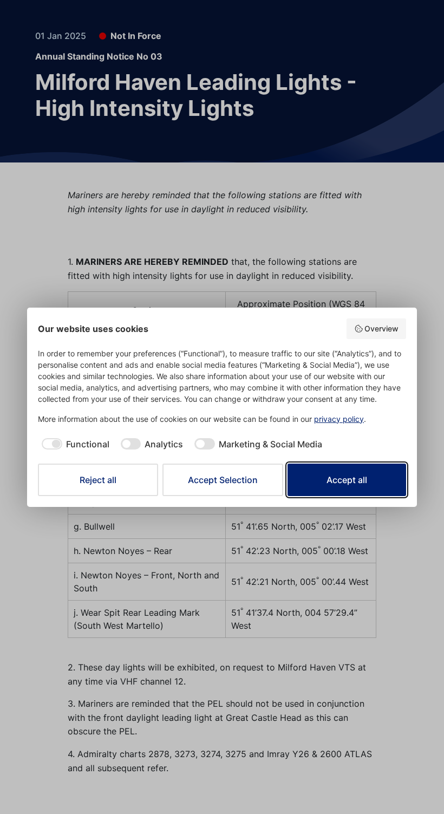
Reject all (98, 479)
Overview (381, 328)
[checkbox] (73, 444)
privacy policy (339, 419)
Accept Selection (223, 479)
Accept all (347, 479)
